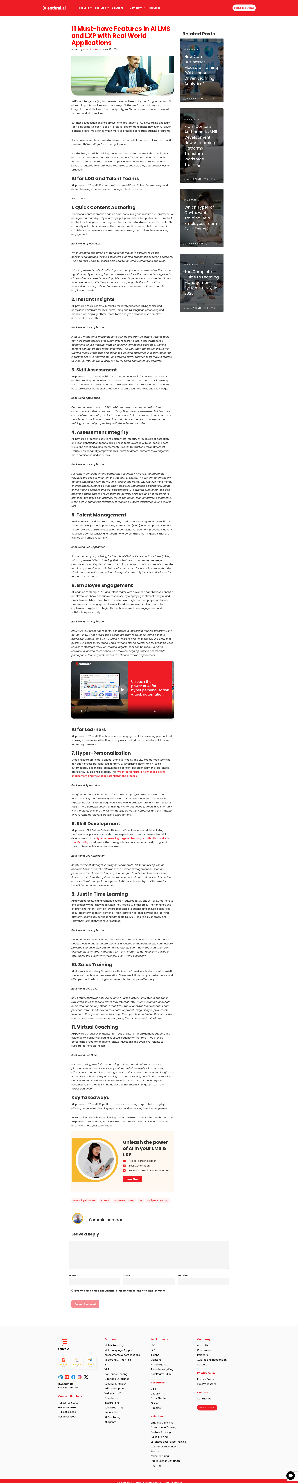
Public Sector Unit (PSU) (165, 1461)
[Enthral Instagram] (80, 1377)
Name (73, 1275)
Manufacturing (160, 1456)
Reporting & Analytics (117, 1360)
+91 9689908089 (67, 1412)
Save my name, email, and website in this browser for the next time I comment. (120, 1290)
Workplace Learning (157, 1200)
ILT (106, 1364)
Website (183, 1275)
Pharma (156, 1465)
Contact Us (204, 1398)
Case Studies (158, 1398)
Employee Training (124, 1200)
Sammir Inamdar (92, 49)
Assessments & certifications (122, 1355)
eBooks (155, 1393)
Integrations (111, 1403)
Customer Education (163, 1446)
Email (127, 1275)
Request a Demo (244, 8)
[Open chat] (290, 1475)
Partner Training (161, 1432)
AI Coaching (111, 1412)
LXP (140, 1200)
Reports (156, 1408)
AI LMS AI (104, 1200)
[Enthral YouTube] (68, 1377)
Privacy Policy (205, 1379)
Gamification (112, 1398)
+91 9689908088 (67, 1407)
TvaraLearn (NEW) (162, 1369)
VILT (106, 1369)
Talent (155, 1355)
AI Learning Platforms (84, 1200)
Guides (155, 1403)
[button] (132, 1179)
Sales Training (159, 1437)
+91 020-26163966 (68, 1402)
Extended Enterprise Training (168, 1442)
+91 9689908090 (67, 1416)
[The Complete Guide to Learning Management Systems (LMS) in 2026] (202, 283)
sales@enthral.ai (68, 1387)
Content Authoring (115, 1374)
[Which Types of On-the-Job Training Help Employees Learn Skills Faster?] (202, 218)
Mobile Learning (114, 1345)
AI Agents (110, 1422)
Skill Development (115, 1388)
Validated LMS (112, 1393)
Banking (155, 1451)
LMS (153, 1345)
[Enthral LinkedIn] (61, 1377)
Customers (204, 1350)
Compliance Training (163, 1427)
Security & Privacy (115, 1383)
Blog (153, 1389)
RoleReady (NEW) (161, 1374)
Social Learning (113, 1407)
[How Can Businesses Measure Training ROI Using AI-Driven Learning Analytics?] (202, 70)
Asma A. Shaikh (193, 179)
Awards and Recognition (212, 1360)
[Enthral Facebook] (74, 1377)
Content (156, 1360)
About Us (202, 1345)
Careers (202, 1364)
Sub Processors (206, 1384)
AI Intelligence (159, 1364)
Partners (202, 1355)
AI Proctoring (112, 1417)
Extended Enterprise (116, 1379)
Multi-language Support (118, 1350)
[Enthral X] (87, 1377)
